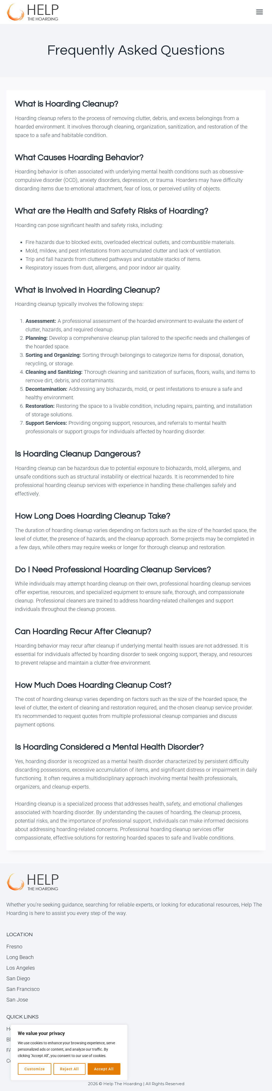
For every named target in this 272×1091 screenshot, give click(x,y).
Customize (34, 1069)
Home (13, 1029)
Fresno (14, 946)
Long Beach (20, 957)
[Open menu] (259, 11)
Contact (15, 1061)
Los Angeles (20, 968)
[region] (69, 1052)
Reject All (69, 1069)
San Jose (17, 999)
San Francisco (23, 989)
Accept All (104, 1069)
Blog (11, 1039)
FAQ (11, 1050)
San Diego (18, 978)
